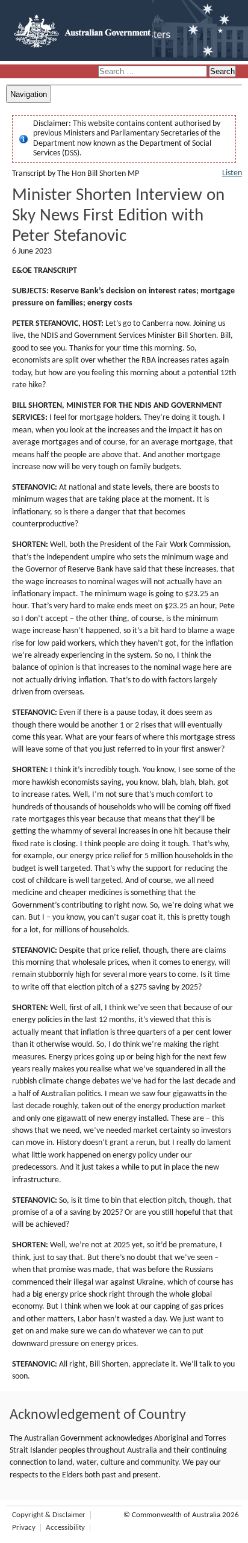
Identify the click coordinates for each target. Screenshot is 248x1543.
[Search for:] (153, 72)
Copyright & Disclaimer (48, 1515)
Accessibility (65, 1528)
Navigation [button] (28, 94)
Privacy (24, 1528)
